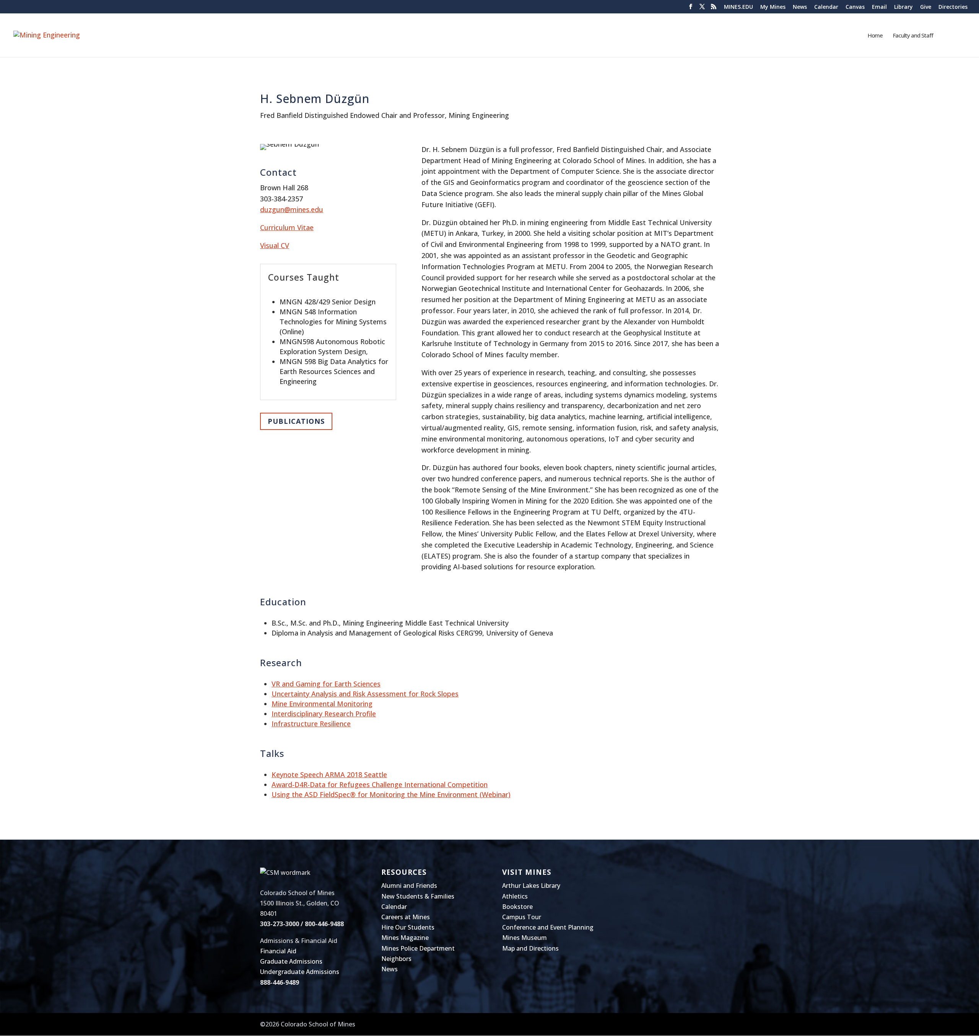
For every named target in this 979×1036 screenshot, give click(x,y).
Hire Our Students (407, 927)
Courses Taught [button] (303, 277)
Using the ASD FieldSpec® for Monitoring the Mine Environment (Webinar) (391, 794)
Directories (953, 7)
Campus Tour (521, 917)
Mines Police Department (418, 948)
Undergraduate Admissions (299, 971)
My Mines (772, 7)
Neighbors (396, 958)
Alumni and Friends (409, 885)
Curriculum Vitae (287, 227)
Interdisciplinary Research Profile (324, 713)
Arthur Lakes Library (531, 885)
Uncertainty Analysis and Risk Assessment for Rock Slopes (365, 693)
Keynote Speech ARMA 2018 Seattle (329, 774)
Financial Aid (278, 951)
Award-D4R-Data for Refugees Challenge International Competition (380, 784)
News (800, 7)
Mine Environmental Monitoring (322, 703)
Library (903, 7)
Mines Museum (524, 937)
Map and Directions (530, 948)
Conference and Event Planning (548, 927)
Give (925, 7)
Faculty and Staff (913, 36)
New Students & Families (417, 896)
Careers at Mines (405, 917)
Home (875, 36)
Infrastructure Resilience (311, 723)
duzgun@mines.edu (291, 209)
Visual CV (274, 245)
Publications (296, 421)
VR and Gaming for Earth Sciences (326, 683)
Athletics (515, 896)
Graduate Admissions (291, 961)
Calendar (826, 7)
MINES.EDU (738, 7)
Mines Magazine (405, 937)
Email (879, 7)
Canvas (855, 7)
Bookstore (517, 906)
